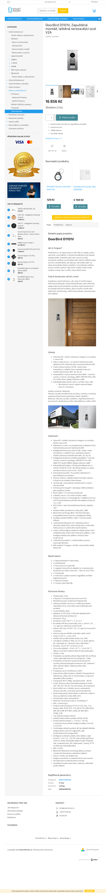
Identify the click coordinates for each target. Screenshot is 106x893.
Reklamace (11, 817)
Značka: (52, 36)
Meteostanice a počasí (20, 52)
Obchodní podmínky (15, 811)
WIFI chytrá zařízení (18, 70)
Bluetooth (15, 73)
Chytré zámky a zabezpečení (22, 35)
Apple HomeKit (17, 56)
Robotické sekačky (16, 118)
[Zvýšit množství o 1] (54, 116)
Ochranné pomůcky (16, 128)
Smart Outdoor (14, 87)
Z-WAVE (14, 63)
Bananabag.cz (65, 838)
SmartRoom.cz (41, 838)
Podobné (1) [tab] (58, 225)
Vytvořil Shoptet (92, 850)
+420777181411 (65, 812)
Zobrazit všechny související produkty (72, 217)
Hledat (63, 11)
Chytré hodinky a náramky (19, 83)
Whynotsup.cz (53, 838)
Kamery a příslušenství (17, 90)
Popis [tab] (49, 225)
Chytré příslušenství (16, 80)
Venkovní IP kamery (19, 97)
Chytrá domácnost (16, 32)
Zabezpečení (17, 45)
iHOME (13, 66)
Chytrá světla (14, 122)
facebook (63, 815)
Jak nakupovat (50, 2)
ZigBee (14, 59)
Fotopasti (15, 108)
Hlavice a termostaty (20, 42)
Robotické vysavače (16, 115)
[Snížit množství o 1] (54, 119)
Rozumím (89, 891)
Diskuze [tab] (69, 225)
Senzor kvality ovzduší (20, 49)
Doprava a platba (13, 814)
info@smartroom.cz (67, 808)
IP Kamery (15, 94)
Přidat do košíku (68, 117)
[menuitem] (14, 19)
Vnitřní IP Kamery (18, 101)
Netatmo (14, 39)
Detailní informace (52, 138)
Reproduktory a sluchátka (19, 125)
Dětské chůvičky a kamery (21, 104)
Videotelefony (16, 111)
